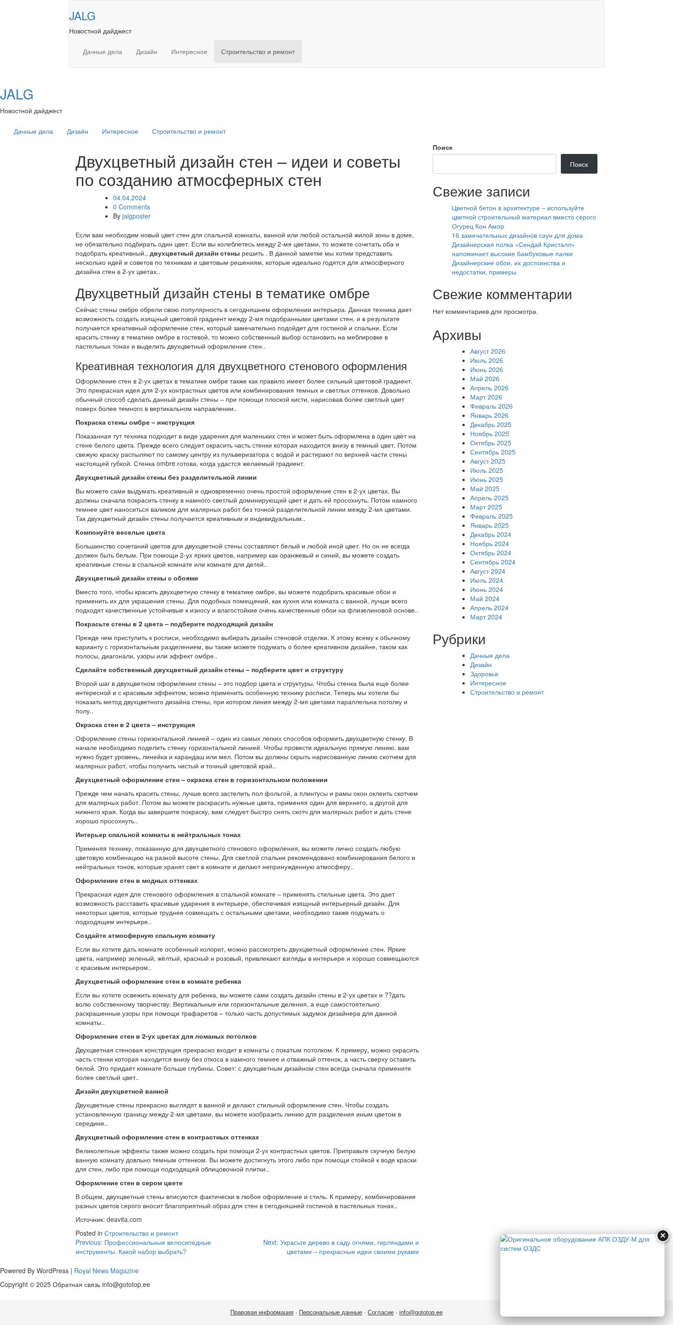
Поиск (442, 147)
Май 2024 (484, 598)
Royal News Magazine (106, 1270)
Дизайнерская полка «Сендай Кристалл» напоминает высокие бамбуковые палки (513, 249)
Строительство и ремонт (258, 51)
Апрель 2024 (489, 607)
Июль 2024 (486, 580)
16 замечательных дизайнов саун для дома (517, 235)
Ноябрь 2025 (489, 433)
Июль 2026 (486, 360)
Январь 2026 (489, 415)
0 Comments (131, 206)
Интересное (189, 51)
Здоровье (484, 673)
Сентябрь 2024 (493, 561)
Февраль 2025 (491, 515)
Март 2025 (486, 506)
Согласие (381, 1312)
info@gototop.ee (421, 1312)
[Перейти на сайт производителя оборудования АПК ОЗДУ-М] (582, 1275)
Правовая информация (261, 1312)
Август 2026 (487, 351)
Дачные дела (102, 51)
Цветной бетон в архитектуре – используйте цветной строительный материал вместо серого (524, 212)
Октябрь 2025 (490, 442)
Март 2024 (486, 616)
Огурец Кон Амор (478, 225)
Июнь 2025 (486, 479)
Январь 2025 (489, 525)
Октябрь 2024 (490, 552)
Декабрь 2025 (490, 424)
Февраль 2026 (491, 406)
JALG (82, 15)
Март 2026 (486, 396)
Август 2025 (487, 460)
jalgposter (136, 215)
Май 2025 (484, 488)
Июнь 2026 (486, 369)
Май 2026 (484, 378)
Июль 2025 (486, 470)
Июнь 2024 (486, 589)
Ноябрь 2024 (489, 543)
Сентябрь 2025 (493, 451)
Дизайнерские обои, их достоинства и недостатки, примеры (508, 267)
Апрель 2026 (489, 387)
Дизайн (146, 51)
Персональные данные (330, 1312)
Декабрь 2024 (490, 534)
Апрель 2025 (489, 497)
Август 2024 (487, 570)
